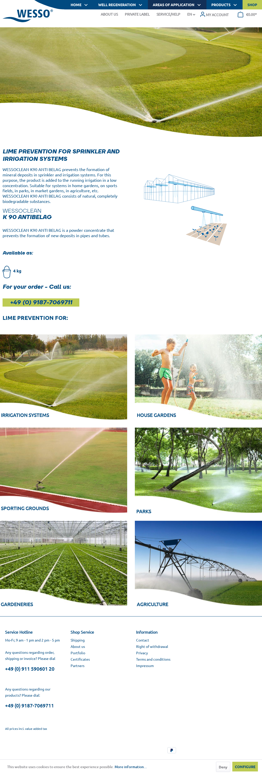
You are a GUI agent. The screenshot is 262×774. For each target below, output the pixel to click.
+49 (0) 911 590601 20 (29, 669)
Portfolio (78, 652)
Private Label (137, 14)
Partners (77, 665)
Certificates (80, 659)
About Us (109, 14)
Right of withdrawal (152, 646)
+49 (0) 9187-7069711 (29, 705)
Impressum (145, 665)
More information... (131, 767)
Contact (142, 640)
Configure (245, 766)
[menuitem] (214, 14)
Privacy (142, 652)
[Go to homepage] (28, 15)
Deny (223, 767)
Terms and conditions (153, 659)
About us (78, 646)
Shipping (78, 640)
